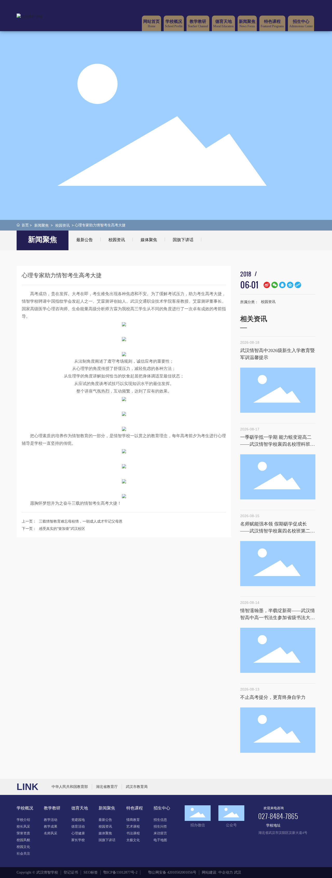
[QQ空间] (290, 284)
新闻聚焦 (41, 225)
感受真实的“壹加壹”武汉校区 (62, 528)
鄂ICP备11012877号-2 (120, 872)
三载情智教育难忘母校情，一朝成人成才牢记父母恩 (80, 521)
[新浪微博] (267, 284)
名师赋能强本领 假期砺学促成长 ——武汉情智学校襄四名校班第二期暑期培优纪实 (277, 531)
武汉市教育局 (137, 787)
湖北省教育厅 (107, 787)
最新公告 (84, 239)
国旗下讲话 (183, 239)
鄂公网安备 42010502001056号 (172, 872)
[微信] (274, 284)
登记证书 (71, 872)
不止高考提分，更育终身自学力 (273, 697)
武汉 (237, 872)
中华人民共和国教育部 (70, 787)
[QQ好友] (282, 284)
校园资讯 (62, 225)
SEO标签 (91, 872)
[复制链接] (298, 284)
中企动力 (225, 872)
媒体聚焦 (149, 239)
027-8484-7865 (278, 816)
